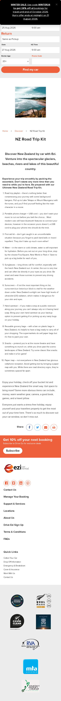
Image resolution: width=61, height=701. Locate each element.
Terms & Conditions (15, 532)
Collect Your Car (10, 558)
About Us (9, 518)
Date (4, 45)
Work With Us (9, 573)
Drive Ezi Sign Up (13, 525)
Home (5, 131)
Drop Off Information (12, 562)
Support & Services (14, 504)
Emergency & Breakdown (14, 566)
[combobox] (45, 28)
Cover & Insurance (11, 569)
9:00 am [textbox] (36, 27)
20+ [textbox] (5, 61)
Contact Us (10, 489)
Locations (9, 511)
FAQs (7, 539)
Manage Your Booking (16, 496)
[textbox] (30, 39)
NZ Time (34, 45)
